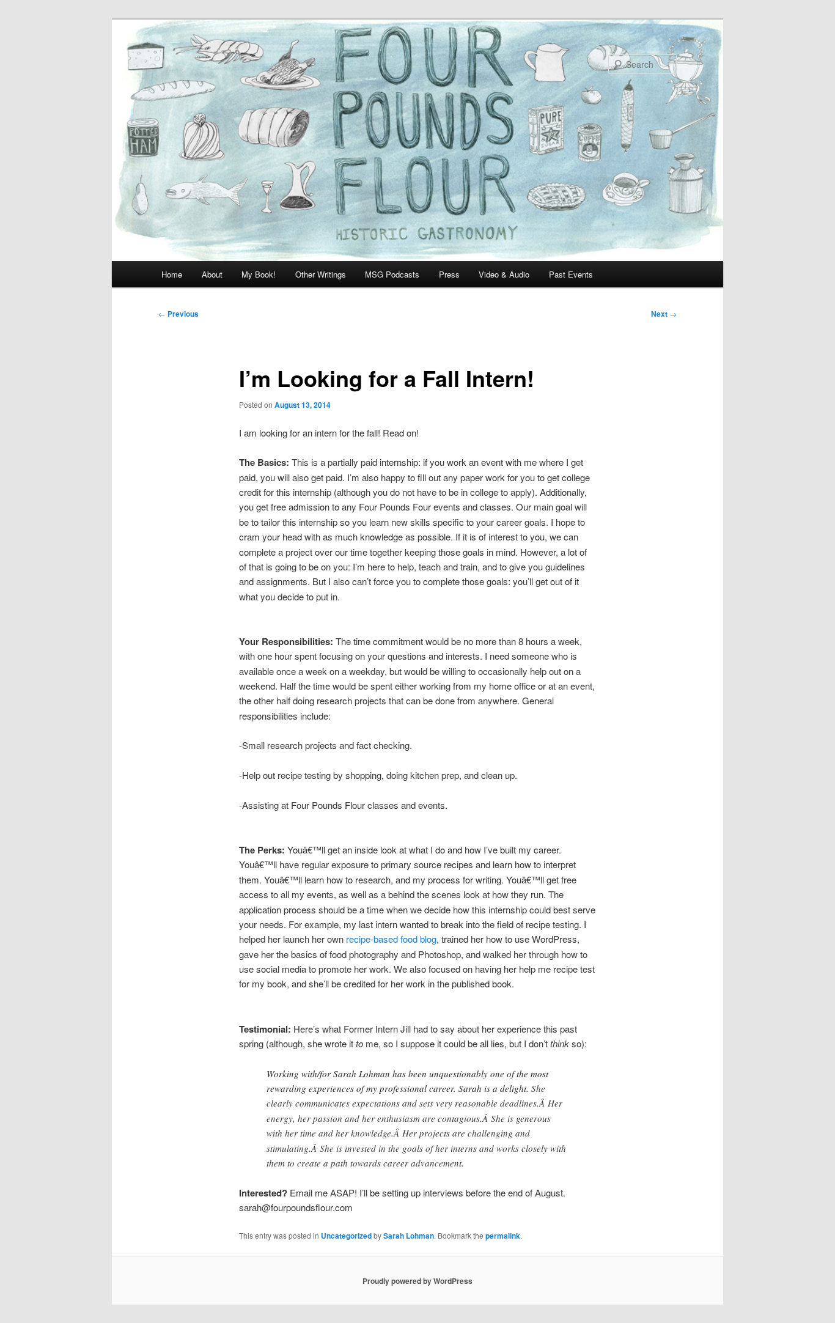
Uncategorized (346, 1235)
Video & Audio (504, 274)
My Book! (258, 274)
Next (664, 313)
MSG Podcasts (392, 274)
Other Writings (320, 274)
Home (171, 274)
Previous (178, 313)
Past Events (571, 274)
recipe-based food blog (391, 938)
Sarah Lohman (408, 1235)
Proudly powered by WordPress (417, 1280)
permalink (502, 1235)
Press (449, 274)
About (212, 274)
